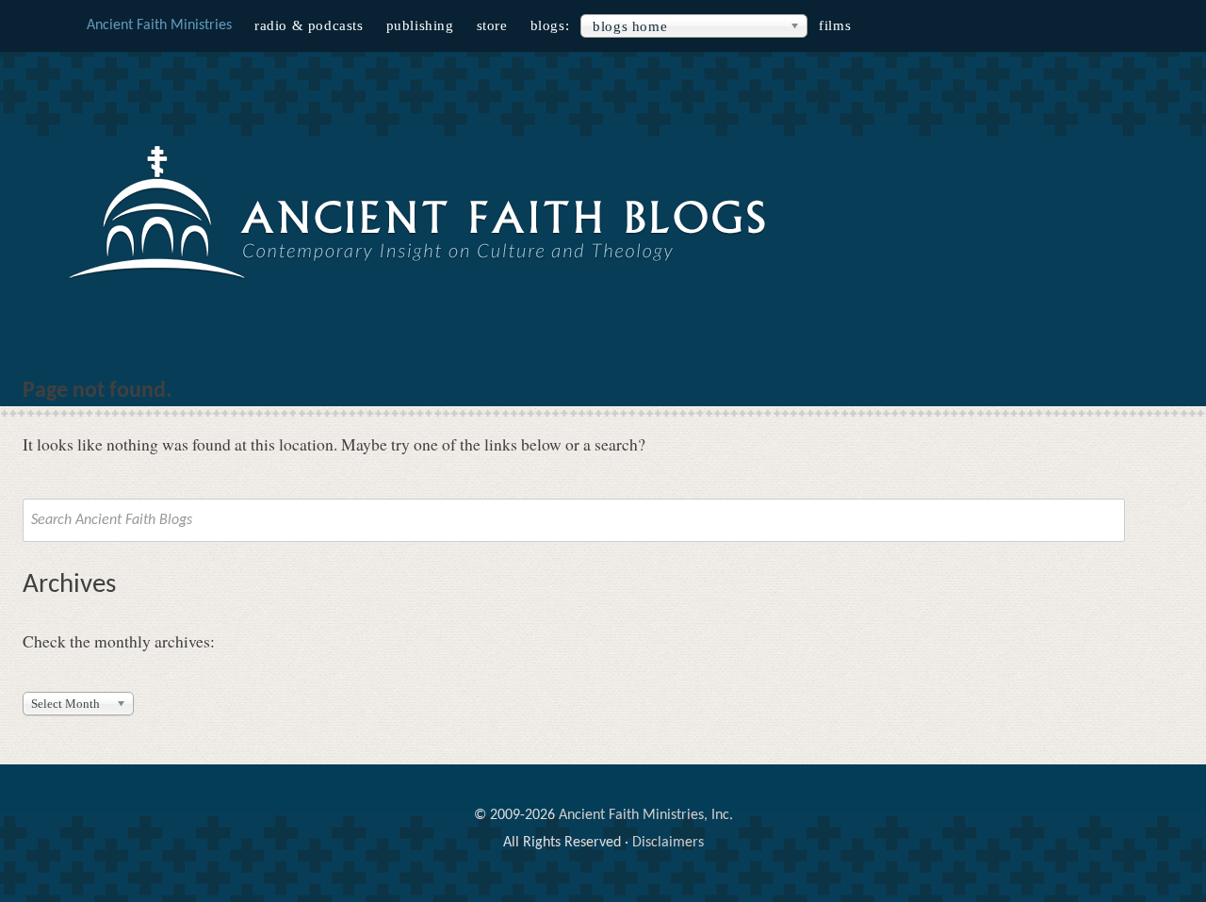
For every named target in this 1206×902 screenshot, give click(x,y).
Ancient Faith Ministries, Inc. (646, 815)
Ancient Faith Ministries (159, 25)
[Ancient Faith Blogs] (419, 279)
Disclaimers (668, 842)
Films (835, 25)
